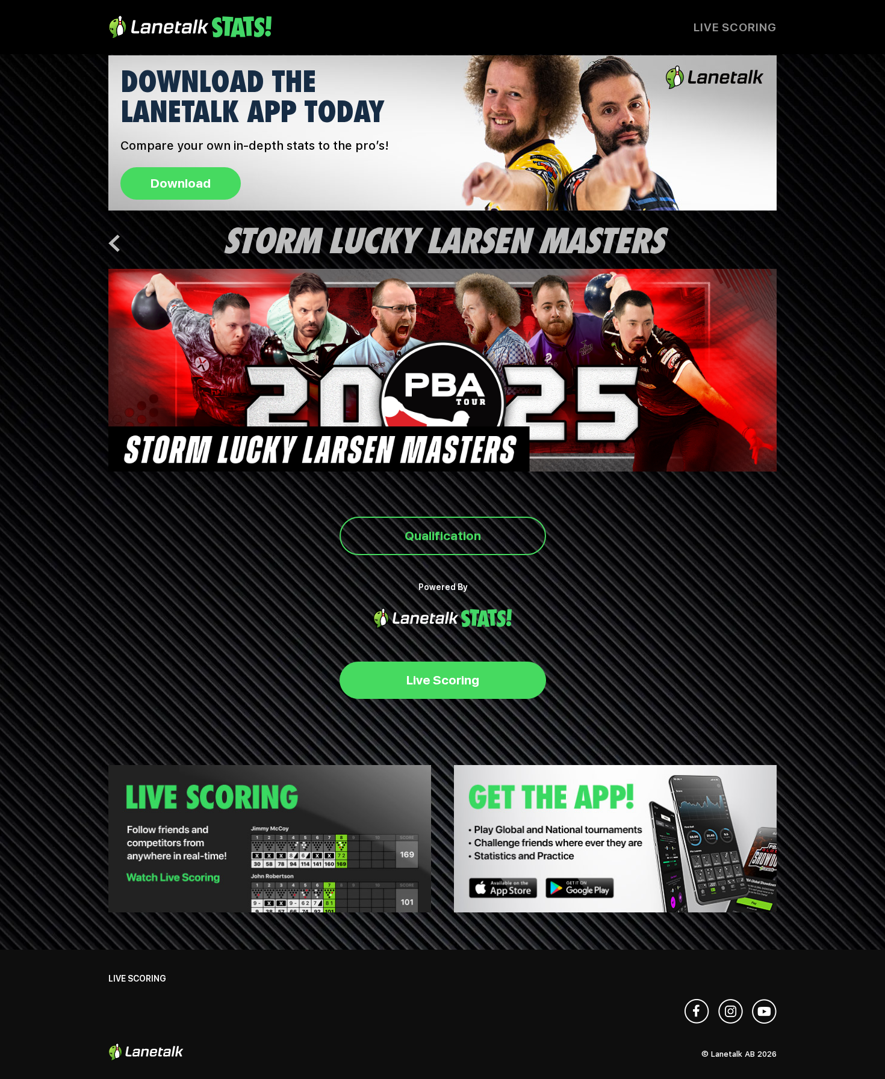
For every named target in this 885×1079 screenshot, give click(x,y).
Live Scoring (735, 27)
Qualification (443, 535)
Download (181, 183)
